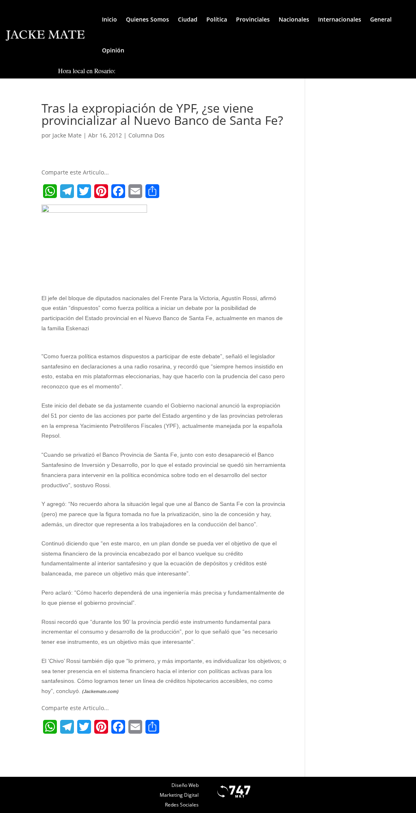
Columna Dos (146, 135)
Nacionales (294, 19)
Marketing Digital (179, 794)
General (381, 19)
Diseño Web (185, 785)
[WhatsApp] (49, 191)
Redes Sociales (182, 804)
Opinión (113, 50)
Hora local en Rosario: (86, 70)
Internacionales (339, 19)
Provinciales (253, 19)
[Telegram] (67, 191)
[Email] (135, 191)
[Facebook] (118, 191)
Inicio (109, 19)
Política (216, 19)
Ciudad (187, 19)
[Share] (152, 191)
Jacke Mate (67, 135)
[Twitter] (84, 191)
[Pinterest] (101, 191)
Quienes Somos (147, 19)
